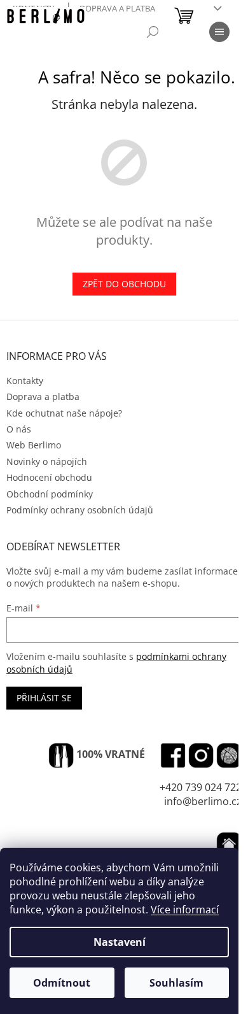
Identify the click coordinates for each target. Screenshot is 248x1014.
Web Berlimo (33, 445)
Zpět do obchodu (124, 284)
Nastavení (119, 942)
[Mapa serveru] (229, 755)
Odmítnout (61, 983)
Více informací (185, 910)
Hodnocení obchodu (49, 477)
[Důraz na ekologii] (61, 755)
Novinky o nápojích (46, 461)
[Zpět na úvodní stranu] (229, 844)
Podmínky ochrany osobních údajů (79, 510)
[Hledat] (152, 32)
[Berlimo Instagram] (201, 755)
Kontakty (24, 381)
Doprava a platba (117, 8)
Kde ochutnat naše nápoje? (64, 413)
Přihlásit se (44, 698)
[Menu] (219, 32)
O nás (18, 429)
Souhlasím (176, 983)
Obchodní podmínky (49, 494)
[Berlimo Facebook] (173, 755)
